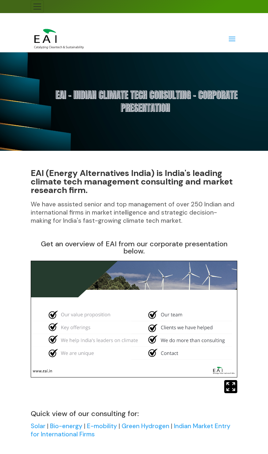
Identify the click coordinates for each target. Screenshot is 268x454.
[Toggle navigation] (37, 6)
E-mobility (102, 426)
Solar (38, 426)
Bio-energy (66, 426)
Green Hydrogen (145, 426)
